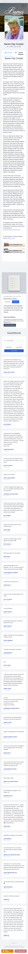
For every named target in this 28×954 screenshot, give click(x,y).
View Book (7, 301)
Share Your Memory (10, 325)
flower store (11, 238)
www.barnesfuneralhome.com (11, 230)
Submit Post (14, 350)
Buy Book (15, 301)
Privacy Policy (10, 947)
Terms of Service (18, 947)
